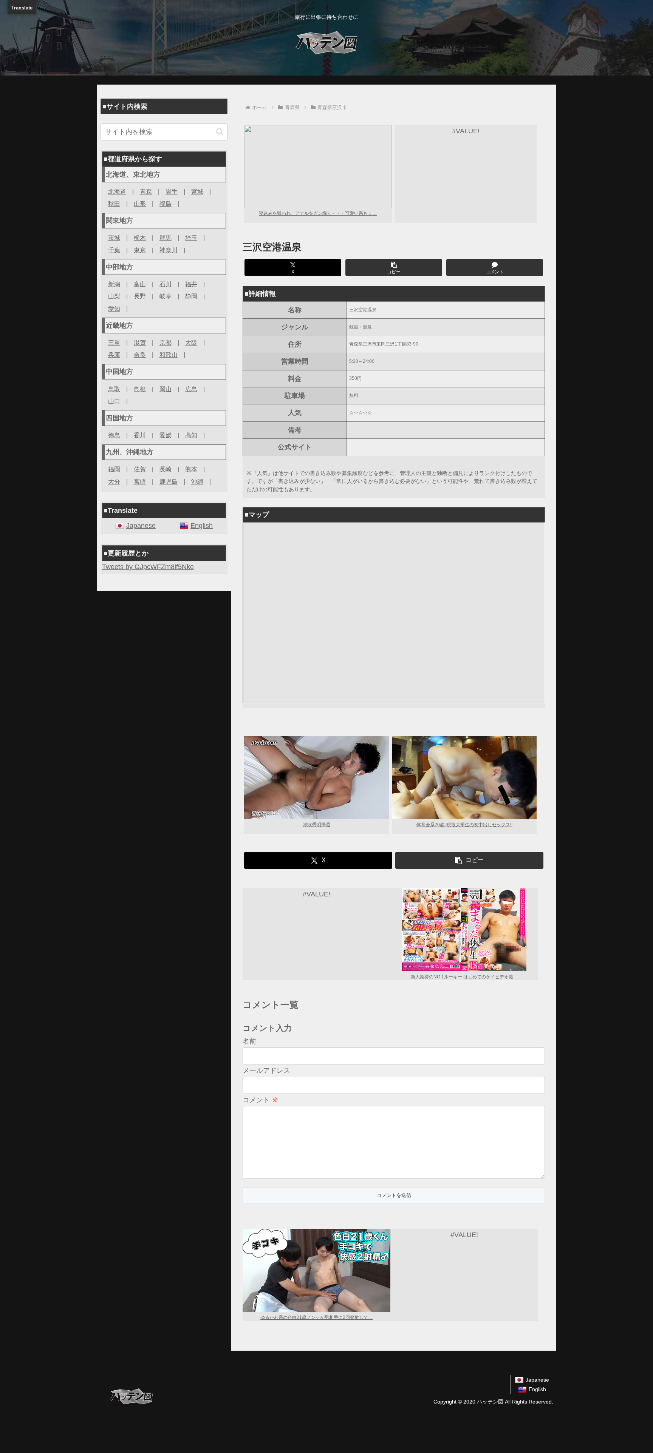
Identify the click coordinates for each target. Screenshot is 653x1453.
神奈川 (168, 250)
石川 (165, 284)
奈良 (140, 354)
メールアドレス (266, 1070)
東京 (140, 250)
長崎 (165, 469)
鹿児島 (168, 481)
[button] (393, 267)
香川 (140, 435)
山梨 (114, 296)
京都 (165, 342)
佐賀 (140, 469)
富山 (140, 284)
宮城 (197, 191)
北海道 (117, 191)
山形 (140, 203)
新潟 (114, 284)
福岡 (114, 469)
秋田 (114, 203)
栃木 (140, 237)
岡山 (165, 389)
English (201, 525)
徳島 (114, 435)
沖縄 (197, 481)
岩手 (172, 191)
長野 (140, 296)
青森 (146, 191)
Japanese (141, 525)
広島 (191, 389)
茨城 (114, 237)
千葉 (114, 250)
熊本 (191, 469)
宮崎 (140, 481)
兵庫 (114, 354)
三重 (114, 342)
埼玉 (191, 237)
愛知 (114, 308)
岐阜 (165, 296)
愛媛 (165, 435)
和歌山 (168, 354)
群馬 (165, 237)
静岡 (191, 296)
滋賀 (140, 342)
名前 (249, 1041)
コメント (261, 1100)
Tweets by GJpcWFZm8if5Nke (148, 567)
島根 (140, 389)
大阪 (191, 342)
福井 (191, 284)
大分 (114, 481)
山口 (114, 401)
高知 (191, 435)
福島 (165, 203)
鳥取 (114, 389)
